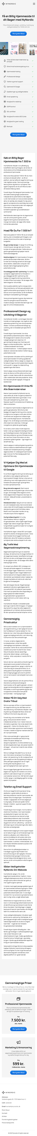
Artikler (4, 1116)
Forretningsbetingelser (10, 1119)
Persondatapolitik (8, 1123)
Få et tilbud (5, 1110)
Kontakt (4, 1113)
